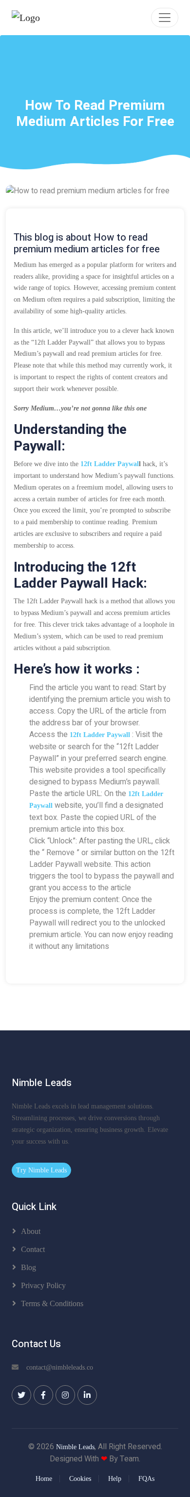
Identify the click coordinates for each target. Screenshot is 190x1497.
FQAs (146, 1478)
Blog (28, 1267)
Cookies (80, 1478)
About (30, 1231)
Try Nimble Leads (41, 1170)
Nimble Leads (75, 1447)
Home (44, 1478)
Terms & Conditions (52, 1303)
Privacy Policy (43, 1285)
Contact (33, 1249)
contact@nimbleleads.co (59, 1367)
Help (114, 1478)
